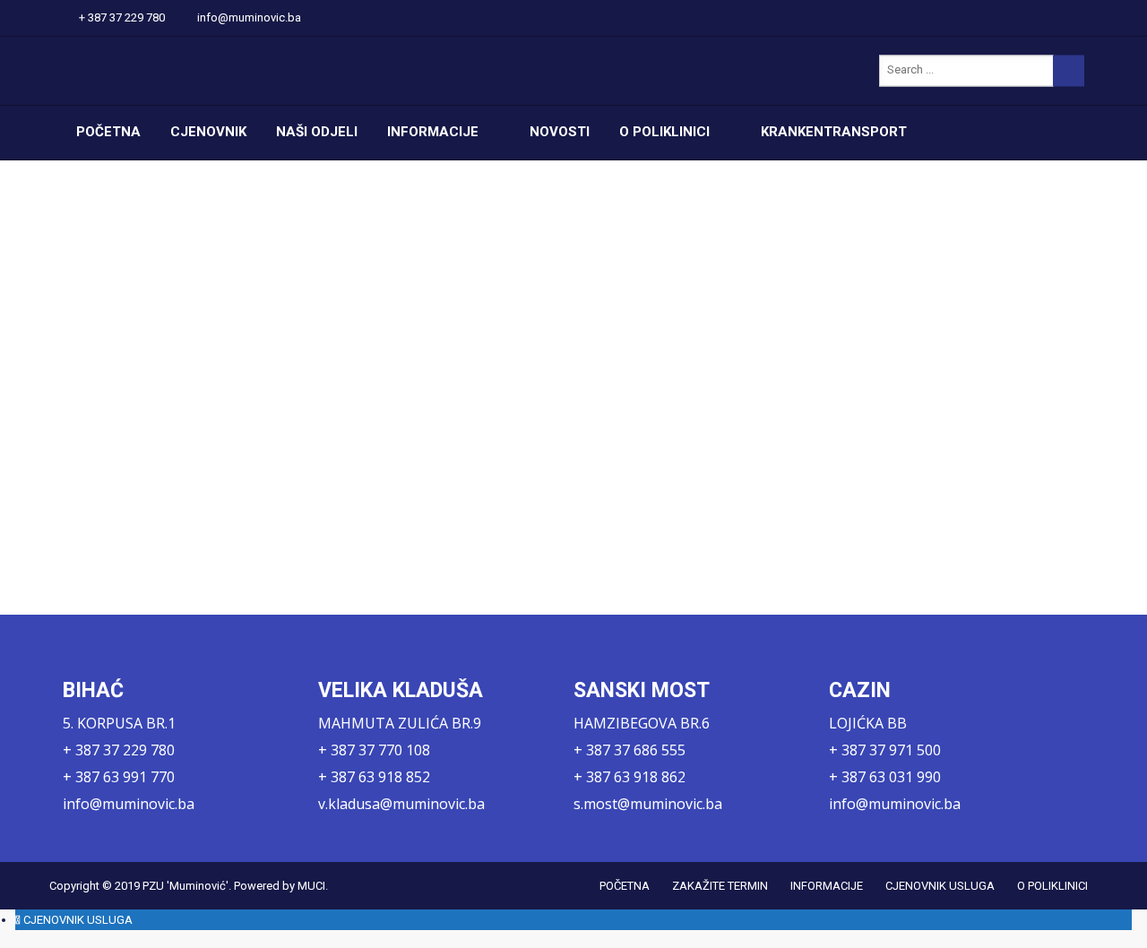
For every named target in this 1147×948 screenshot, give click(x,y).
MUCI (311, 885)
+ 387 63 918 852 (374, 777)
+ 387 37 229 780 (122, 17)
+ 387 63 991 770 (119, 777)
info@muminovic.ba (249, 17)
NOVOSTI (560, 132)
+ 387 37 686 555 (630, 750)
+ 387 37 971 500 (885, 750)
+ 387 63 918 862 (630, 777)
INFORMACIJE (433, 132)
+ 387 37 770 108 (374, 750)
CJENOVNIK (208, 132)
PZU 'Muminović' (185, 885)
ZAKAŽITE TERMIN (720, 885)
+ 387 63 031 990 (885, 777)
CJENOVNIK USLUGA (940, 885)
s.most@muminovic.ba (648, 804)
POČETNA (108, 132)
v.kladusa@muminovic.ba (401, 804)
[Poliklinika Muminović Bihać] (233, 71)
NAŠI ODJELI (317, 132)
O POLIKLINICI (664, 132)
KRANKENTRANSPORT (834, 132)
